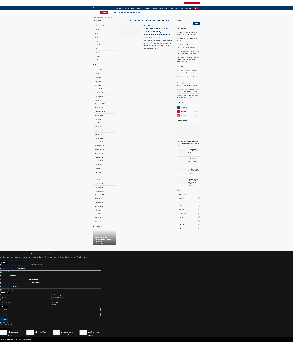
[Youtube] (180, 3)
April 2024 (98, 176)
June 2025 (98, 123)
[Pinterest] (178, 3)
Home (121, 3)
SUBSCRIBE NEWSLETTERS (192, 3)
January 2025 (99, 142)
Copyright (53, 304)
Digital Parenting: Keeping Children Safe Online (193, 151)
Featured (119, 8)
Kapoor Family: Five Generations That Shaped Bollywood (103, 239)
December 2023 (99, 191)
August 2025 (99, 115)
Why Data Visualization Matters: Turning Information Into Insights (156, 31)
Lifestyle (154, 8)
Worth (133, 8)
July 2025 (98, 119)
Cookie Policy (54, 299)
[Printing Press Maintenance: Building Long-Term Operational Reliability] (181, 170)
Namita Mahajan (33, 279)
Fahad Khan (13, 275)
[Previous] (110, 12)
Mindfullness (189, 213)
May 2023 (98, 217)
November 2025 (100, 104)
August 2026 (99, 70)
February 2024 (99, 183)
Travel (161, 8)
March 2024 (98, 180)
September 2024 (100, 157)
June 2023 (98, 214)
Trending (126, 8)
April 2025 (98, 130)
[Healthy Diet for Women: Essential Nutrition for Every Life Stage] (181, 161)
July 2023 (98, 210)
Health (139, 8)
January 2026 (99, 96)
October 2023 (99, 198)
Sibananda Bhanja (8, 290)
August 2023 (99, 206)
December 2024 (99, 145)
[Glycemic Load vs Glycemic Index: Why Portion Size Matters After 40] (188, 131)
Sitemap (2, 304)
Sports (177, 8)
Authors (3, 262)
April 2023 (98, 221)
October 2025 (99, 108)
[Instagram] (177, 3)
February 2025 (99, 138)
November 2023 (100, 195)
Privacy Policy (54, 302)
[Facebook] (175, 3)
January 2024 (99, 187)
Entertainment (169, 8)
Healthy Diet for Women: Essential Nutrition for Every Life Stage (193, 160)
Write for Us (3, 294)
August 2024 (99, 161)
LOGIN (196, 8)
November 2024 (100, 149)
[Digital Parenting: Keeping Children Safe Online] (181, 152)
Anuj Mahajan (21, 268)
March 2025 (98, 134)
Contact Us (135, 3)
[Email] (182, 3)
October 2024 (99, 153)
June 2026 (98, 77)
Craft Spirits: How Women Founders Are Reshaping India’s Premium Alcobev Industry (188, 60)
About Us (127, 3)
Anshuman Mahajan (36, 264)
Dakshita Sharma (148, 37)
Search (179, 20)
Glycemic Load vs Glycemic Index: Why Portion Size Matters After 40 (129, 12)
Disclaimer (2, 299)
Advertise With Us (186, 8)
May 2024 (98, 172)
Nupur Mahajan (36, 282)
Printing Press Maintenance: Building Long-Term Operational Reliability (193, 170)
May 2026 (98, 81)
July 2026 (98, 73)
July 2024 (98, 164)
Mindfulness (146, 8)
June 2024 (98, 168)
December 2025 (99, 100)
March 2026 (98, 89)
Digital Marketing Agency (57, 294)
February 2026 (99, 92)
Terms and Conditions (5, 302)
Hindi (189, 206)
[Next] (112, 12)
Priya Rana (16, 286)
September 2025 (100, 111)
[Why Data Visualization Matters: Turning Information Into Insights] (130, 31)
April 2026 (98, 85)
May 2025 (98, 126)
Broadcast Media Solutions (57, 297)
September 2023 (100, 202)
